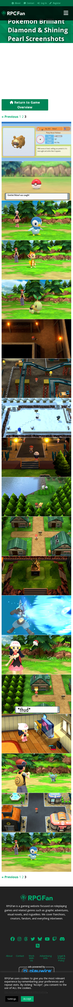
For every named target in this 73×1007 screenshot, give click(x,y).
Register (56, 3)
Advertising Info (46, 957)
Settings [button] (11, 998)
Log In (44, 3)
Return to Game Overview (26, 104)
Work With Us (31, 958)
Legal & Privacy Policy (61, 958)
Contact (30, 3)
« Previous (10, 116)
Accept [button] (27, 998)
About (18, 3)
